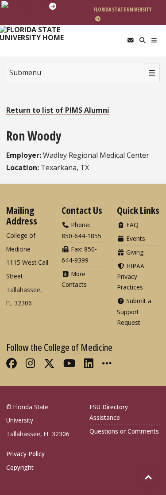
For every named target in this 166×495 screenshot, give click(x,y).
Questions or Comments (124, 431)
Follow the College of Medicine (59, 347)
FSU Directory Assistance (108, 412)
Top (148, 477)
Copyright (20, 467)
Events (134, 238)
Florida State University (122, 9)
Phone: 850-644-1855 (81, 230)
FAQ (131, 225)
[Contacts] (130, 40)
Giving (134, 252)
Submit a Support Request (134, 311)
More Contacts (74, 279)
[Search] (142, 40)
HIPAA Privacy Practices (130, 276)
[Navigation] (154, 40)
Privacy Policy (25, 453)
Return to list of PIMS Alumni (57, 110)
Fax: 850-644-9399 (79, 254)
